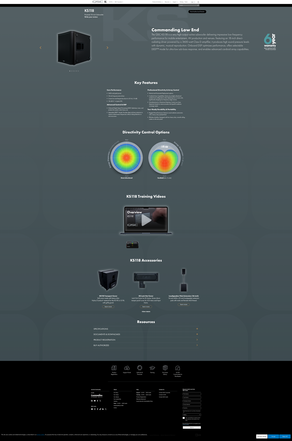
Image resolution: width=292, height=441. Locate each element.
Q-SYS (92, 393)
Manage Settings (261, 436)
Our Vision (116, 394)
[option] (132, 245)
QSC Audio (93, 406)
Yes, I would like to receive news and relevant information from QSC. (192, 419)
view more (146, 311)
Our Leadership (117, 399)
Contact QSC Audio (163, 397)
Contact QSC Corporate (164, 392)
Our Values (116, 397)
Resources (167, 2)
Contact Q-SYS (162, 394)
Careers (115, 401)
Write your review (91, 17)
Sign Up (192, 427)
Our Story (116, 392)
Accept (273, 436)
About (115, 390)
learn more (108, 306)
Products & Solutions (157, 2)
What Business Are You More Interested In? (191, 411)
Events (186, 2)
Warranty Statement (141, 399)
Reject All (285, 436)
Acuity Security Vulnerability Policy (144, 401)
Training (181, 2)
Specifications (101, 329)
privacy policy (186, 424)
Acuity (115, 407)
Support (174, 2)
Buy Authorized (101, 345)
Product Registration (104, 340)
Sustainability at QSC (119, 405)
